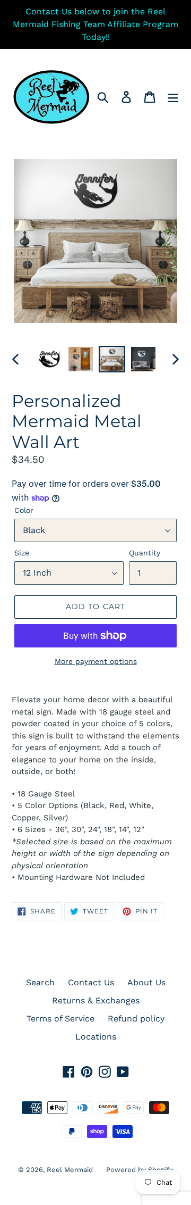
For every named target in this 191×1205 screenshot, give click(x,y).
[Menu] (173, 97)
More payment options (96, 661)
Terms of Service (60, 1018)
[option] (49, 359)
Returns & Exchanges (96, 1000)
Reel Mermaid (70, 1170)
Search (40, 982)
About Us (146, 982)
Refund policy (136, 1018)
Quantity (144, 553)
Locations (95, 1037)
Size (21, 553)
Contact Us (91, 982)
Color (23, 510)
